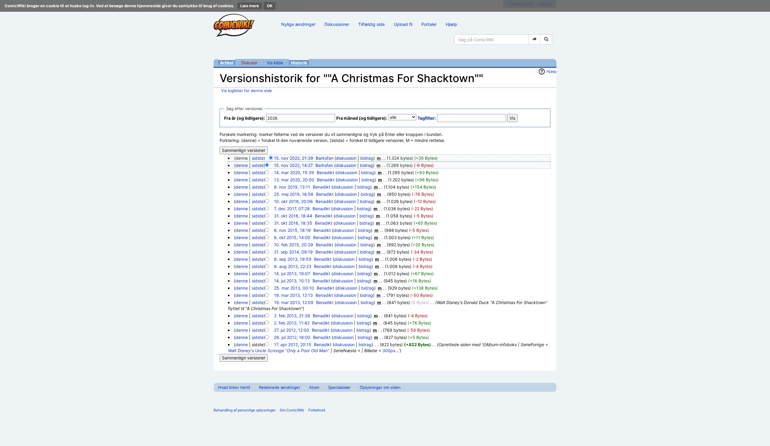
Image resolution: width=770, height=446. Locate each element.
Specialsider (339, 387)
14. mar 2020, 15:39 (294, 172)
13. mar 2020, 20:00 (294, 179)
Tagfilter (426, 118)
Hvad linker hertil (234, 387)
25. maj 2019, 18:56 (293, 194)
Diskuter (249, 62)
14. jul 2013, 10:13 (292, 280)
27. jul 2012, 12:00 (291, 330)
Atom (314, 387)
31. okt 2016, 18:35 (293, 223)
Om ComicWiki (292, 410)
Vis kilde (275, 62)
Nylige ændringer (298, 24)
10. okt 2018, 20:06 (293, 201)
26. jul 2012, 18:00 (292, 337)
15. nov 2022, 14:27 (293, 165)
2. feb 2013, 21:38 (292, 315)
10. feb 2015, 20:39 (293, 244)
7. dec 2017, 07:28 (292, 208)
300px (389, 350)
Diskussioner (337, 24)
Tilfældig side (371, 24)
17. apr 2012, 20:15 (292, 344)
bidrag (366, 158)
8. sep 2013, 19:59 (292, 259)
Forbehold (316, 410)
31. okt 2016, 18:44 (293, 215)
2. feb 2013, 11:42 (292, 322)
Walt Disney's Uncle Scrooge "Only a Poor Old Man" (278, 350)
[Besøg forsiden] (234, 25)
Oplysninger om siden (380, 387)
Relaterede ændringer (279, 387)
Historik (299, 62)
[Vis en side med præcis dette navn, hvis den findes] (534, 39)
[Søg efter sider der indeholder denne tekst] (546, 39)
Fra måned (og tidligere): (361, 118)
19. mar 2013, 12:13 (293, 295)
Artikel (226, 62)
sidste (257, 158)
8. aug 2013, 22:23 (292, 266)
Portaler (429, 24)
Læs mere (249, 5)
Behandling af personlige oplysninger (245, 410)
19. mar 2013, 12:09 (293, 302)
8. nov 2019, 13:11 (292, 186)
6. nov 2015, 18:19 (292, 230)
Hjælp (451, 24)
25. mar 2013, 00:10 (294, 288)
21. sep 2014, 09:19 (293, 251)
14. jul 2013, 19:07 (292, 273)
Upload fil (403, 24)
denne (242, 165)
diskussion (346, 158)
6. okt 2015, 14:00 (292, 237)
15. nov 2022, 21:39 (293, 158)
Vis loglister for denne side (246, 90)
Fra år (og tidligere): (244, 118)
